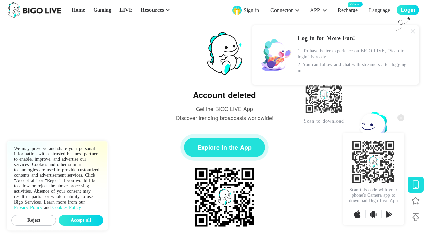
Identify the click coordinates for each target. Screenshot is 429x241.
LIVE (126, 10)
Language (379, 10)
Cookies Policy (66, 207)
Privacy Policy (28, 207)
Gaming (102, 10)
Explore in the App (224, 147)
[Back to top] (416, 217)
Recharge (348, 10)
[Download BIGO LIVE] (416, 185)
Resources (152, 10)
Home (78, 10)
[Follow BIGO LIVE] (416, 201)
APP (315, 10)
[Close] (413, 31)
